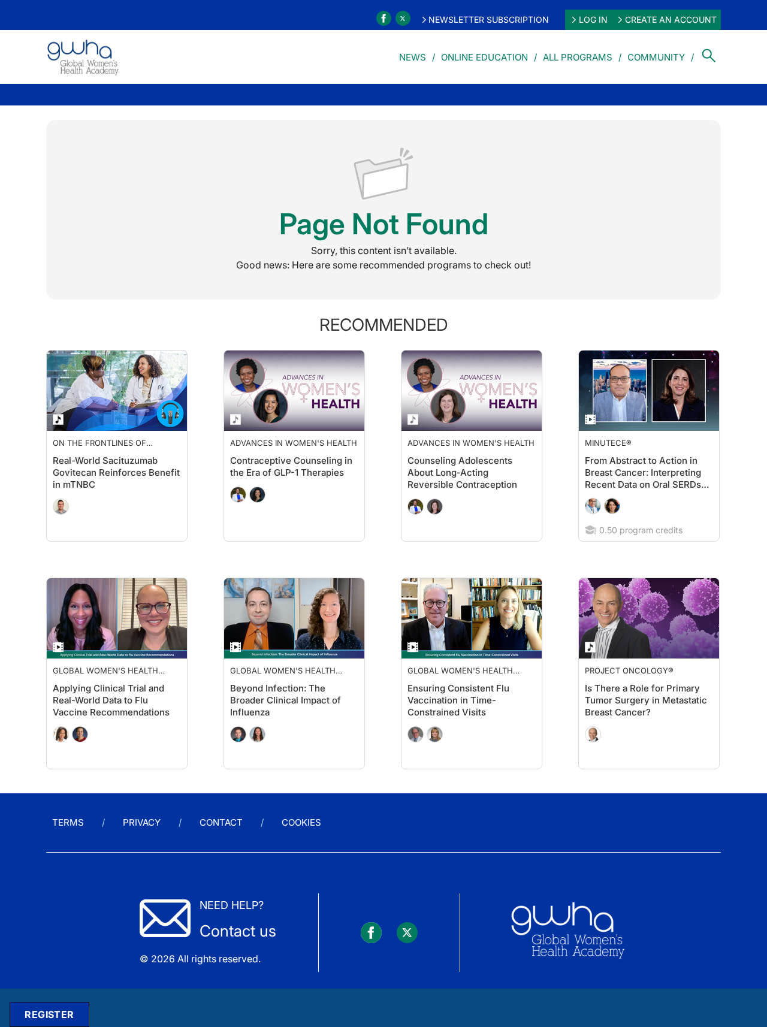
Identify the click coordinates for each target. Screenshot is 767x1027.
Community (656, 57)
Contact (221, 846)
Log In (593, 19)
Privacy (142, 846)
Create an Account (671, 19)
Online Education (484, 57)
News (412, 57)
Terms (68, 846)
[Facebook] (383, 18)
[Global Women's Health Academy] (82, 56)
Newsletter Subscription (488, 19)
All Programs (577, 57)
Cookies (301, 846)
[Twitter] (402, 18)
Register (49, 1014)
